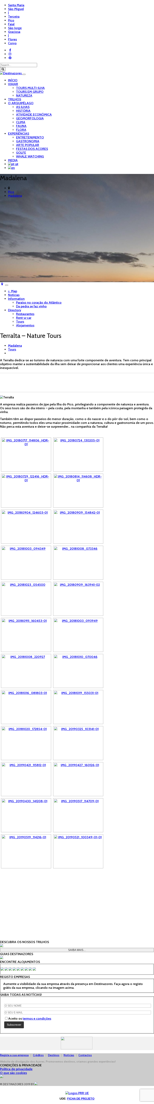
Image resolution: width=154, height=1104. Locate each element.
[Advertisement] (77, 382)
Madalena (15, 196)
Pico (11, 192)
